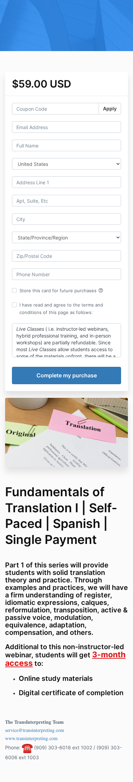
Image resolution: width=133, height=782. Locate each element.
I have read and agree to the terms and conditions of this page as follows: (61, 308)
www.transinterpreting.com (31, 738)
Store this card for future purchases (61, 290)
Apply (110, 108)
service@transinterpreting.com (34, 730)
